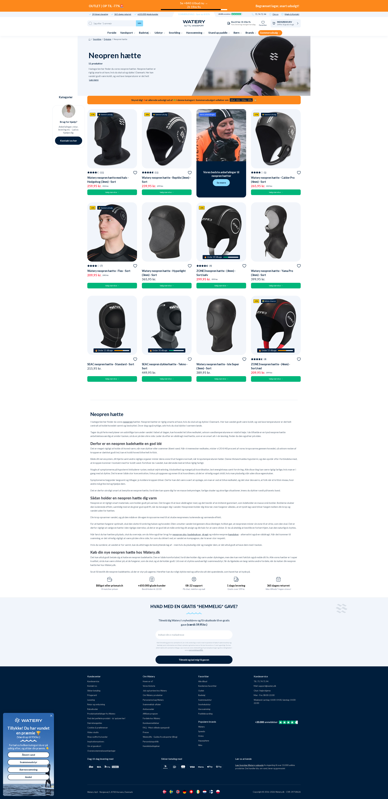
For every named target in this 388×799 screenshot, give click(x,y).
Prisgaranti (92, 695)
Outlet (201, 690)
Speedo (201, 731)
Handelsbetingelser (151, 746)
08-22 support (194, 585)
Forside (111, 32)
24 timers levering (100, 14)
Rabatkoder (92, 709)
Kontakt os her (68, 140)
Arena (201, 736)
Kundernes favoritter (207, 686)
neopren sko (179, 534)
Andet (28, 777)
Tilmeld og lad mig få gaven (194, 659)
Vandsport (126, 32)
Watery (201, 726)
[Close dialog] (51, 715)
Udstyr (159, 32)
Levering (91, 700)
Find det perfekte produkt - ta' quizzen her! (106, 718)
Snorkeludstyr (204, 704)
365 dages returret (122, 14)
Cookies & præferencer (97, 727)
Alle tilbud (202, 681)
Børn (237, 32)
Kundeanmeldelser (151, 723)
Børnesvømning (28, 769)
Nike (200, 745)
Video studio (93, 732)
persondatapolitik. (196, 650)
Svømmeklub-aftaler (152, 704)
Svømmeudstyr (205, 700)
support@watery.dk (267, 686)
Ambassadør (148, 709)
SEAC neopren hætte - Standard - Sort (110, 364)
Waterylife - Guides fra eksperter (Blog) (160, 737)
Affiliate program (150, 713)
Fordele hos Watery (151, 718)
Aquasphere (203, 740)
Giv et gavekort (94, 746)
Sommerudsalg (269, 32)
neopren (128, 421)
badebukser (194, 534)
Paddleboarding (205, 713)
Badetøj (144, 32)
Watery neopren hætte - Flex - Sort (108, 270)
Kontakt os (92, 686)
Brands (250, 32)
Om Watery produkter (153, 695)
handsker (233, 534)
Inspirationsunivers (95, 741)
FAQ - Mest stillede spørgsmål (156, 727)
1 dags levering (236, 585)
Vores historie (149, 686)
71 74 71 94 (260, 14)
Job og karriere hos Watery (155, 690)
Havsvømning (194, 32)
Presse (146, 732)
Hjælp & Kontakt (292, 14)
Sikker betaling (93, 690)
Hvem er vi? (148, 681)
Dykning (107, 39)
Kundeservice (93, 681)
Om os (275, 14)
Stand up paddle (218, 32)
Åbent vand (28, 754)
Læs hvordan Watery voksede (249, 765)
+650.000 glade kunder (147, 14)
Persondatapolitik (151, 741)
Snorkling (175, 32)
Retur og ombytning (96, 704)
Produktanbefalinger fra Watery (101, 713)
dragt (205, 534)
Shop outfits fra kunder (97, 737)
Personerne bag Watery (153, 700)
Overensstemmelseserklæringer (101, 751)
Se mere (221, 182)
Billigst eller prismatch (109, 585)
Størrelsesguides (94, 723)
